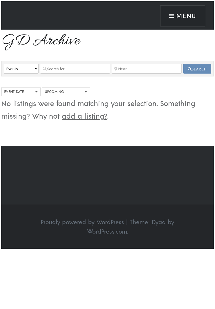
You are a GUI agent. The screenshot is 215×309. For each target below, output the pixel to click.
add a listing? (84, 116)
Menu (186, 15)
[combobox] (21, 91)
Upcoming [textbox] (54, 91)
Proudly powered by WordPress (82, 221)
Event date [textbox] (14, 91)
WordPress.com (107, 231)
